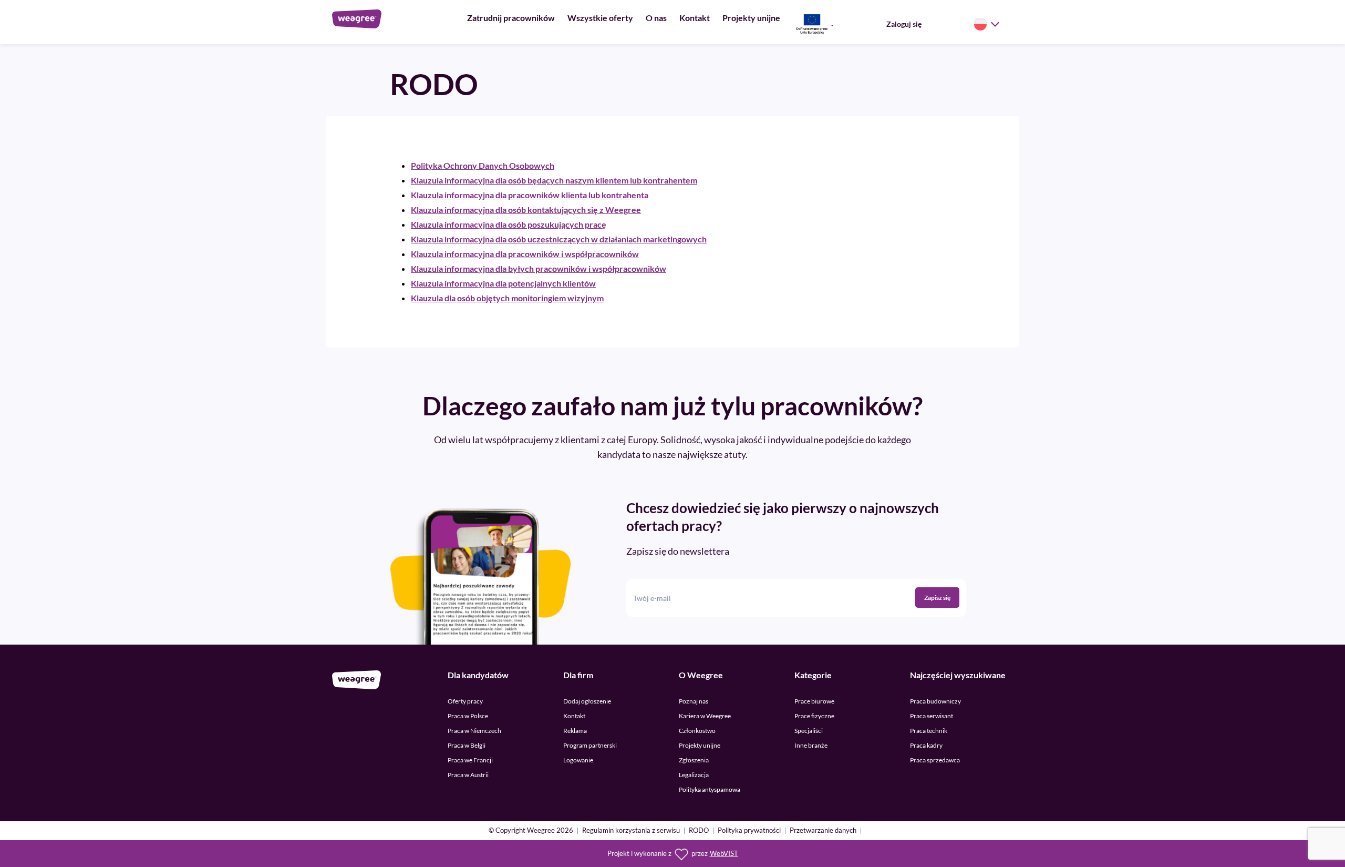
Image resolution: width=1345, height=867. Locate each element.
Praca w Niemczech (474, 731)
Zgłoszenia (694, 760)
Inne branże (810, 745)
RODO (699, 831)
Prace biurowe (814, 701)
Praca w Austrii (468, 775)
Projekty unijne (751, 18)
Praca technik (928, 731)
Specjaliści (808, 731)
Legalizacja (694, 775)
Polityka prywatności (749, 831)
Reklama (575, 731)
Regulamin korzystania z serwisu (631, 831)
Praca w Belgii (466, 745)
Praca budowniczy (935, 701)
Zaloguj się (904, 23)
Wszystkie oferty (600, 18)
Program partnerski (590, 745)
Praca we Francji (470, 760)
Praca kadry (926, 745)
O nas (656, 18)
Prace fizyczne (814, 716)
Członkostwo (697, 731)
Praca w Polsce (468, 716)
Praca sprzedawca (935, 760)
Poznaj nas (693, 701)
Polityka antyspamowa (709, 789)
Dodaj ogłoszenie (587, 701)
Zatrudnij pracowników (511, 18)
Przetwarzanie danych (823, 831)
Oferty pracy (465, 701)
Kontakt (694, 18)
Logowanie (578, 760)
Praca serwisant (931, 716)
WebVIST (724, 854)
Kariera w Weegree (705, 716)
